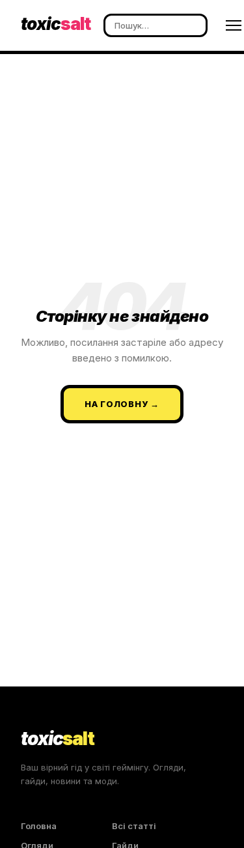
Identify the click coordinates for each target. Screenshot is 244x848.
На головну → (122, 404)
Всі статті (134, 826)
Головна (39, 826)
